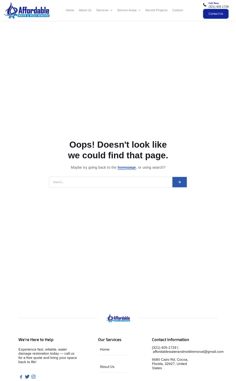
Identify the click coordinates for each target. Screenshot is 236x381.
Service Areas (127, 10)
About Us (85, 10)
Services (102, 10)
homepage (127, 167)
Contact (177, 10)
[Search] (179, 182)
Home (70, 10)
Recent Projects (156, 10)
